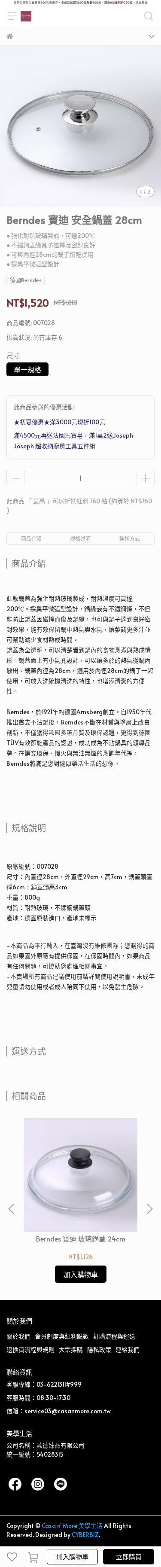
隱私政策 (99, 1349)
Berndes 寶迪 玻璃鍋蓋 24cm (80, 1238)
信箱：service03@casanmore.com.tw (58, 1411)
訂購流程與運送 (114, 1336)
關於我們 (18, 1336)
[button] (149, 1209)
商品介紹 (31, 538)
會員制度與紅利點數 (62, 1336)
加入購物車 (72, 1556)
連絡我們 (127, 1349)
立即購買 (129, 1556)
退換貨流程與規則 (30, 1349)
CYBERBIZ (85, 1534)
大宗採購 (71, 1349)
